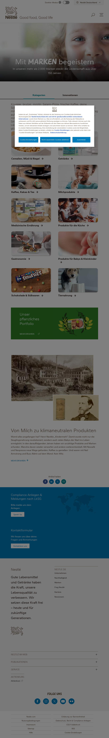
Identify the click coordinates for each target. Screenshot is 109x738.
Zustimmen (81, 140)
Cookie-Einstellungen (62, 130)
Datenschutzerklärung (58, 132)
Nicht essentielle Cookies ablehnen (55, 140)
